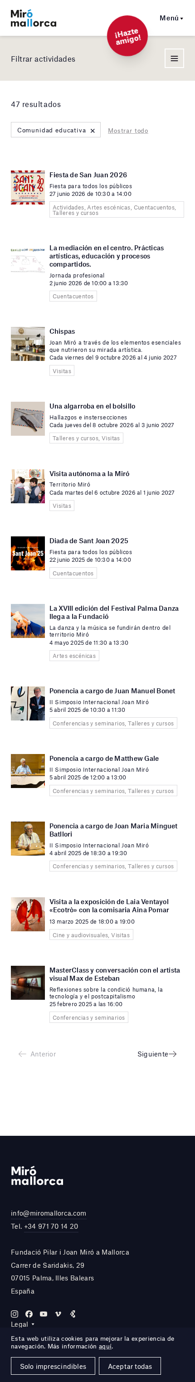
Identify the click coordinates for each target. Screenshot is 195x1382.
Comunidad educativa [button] (56, 130)
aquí (105, 1346)
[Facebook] (29, 1314)
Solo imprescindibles (53, 1366)
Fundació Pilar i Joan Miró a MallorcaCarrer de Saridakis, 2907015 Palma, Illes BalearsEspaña (70, 1271)
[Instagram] (14, 1314)
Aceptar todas (130, 1366)
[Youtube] (43, 1314)
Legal (20, 1324)
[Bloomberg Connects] (72, 1314)
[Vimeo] (58, 1314)
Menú (169, 18)
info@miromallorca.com (49, 1213)
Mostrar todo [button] (128, 130)
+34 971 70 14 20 (51, 1226)
